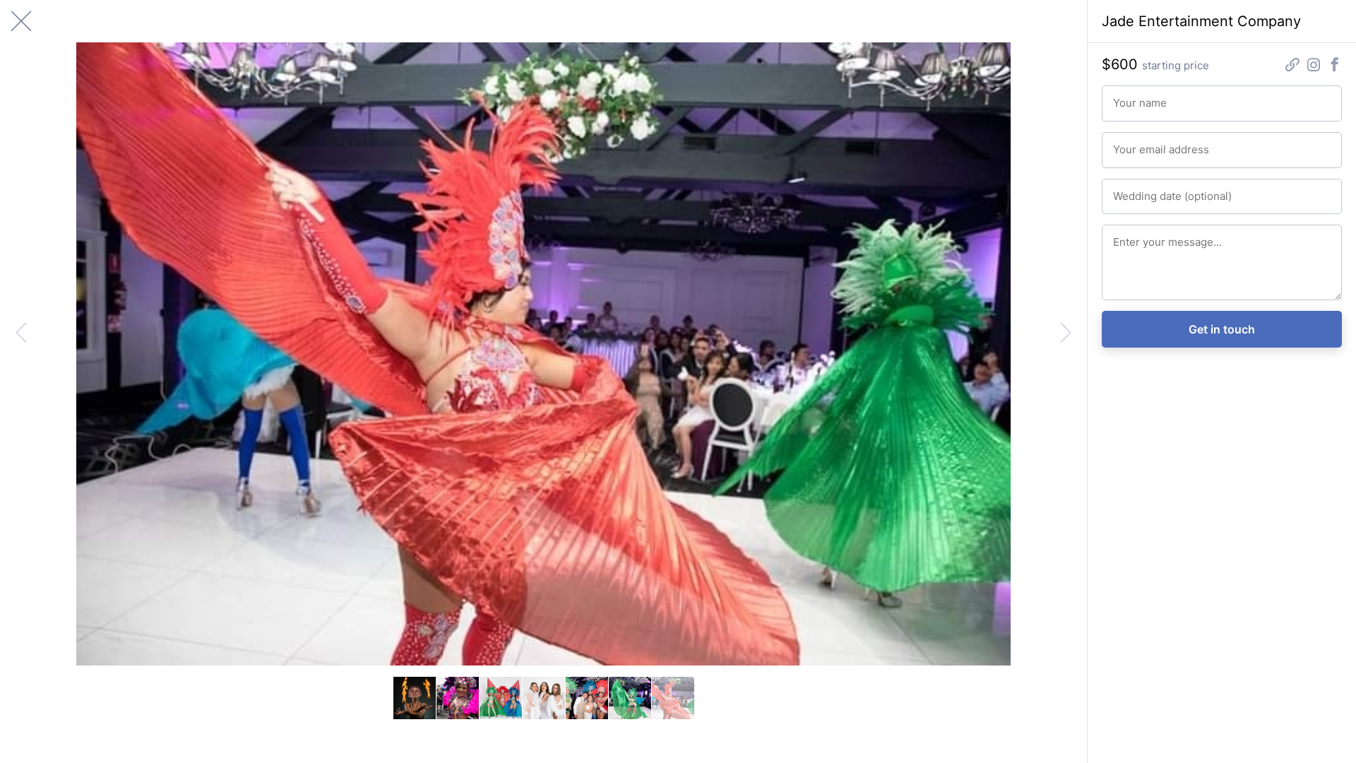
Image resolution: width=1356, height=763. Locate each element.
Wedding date (1139, 190)
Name (1124, 97)
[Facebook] (1335, 66)
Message (1130, 236)
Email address (1139, 143)
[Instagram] (1314, 66)
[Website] (1292, 66)
